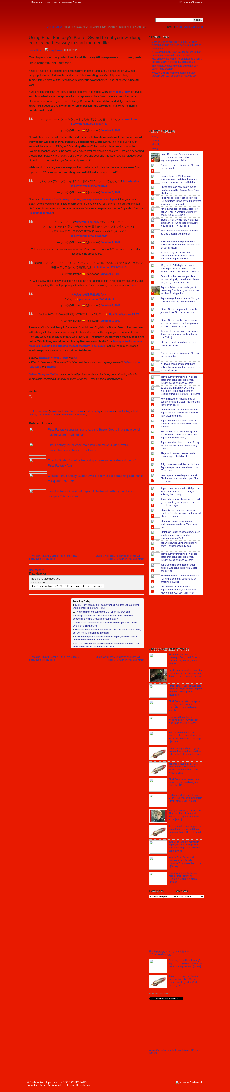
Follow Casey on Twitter (44, 374)
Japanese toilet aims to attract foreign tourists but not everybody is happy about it (180, 445)
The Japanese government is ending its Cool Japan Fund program (179, 232)
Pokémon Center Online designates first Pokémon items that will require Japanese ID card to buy (179, 434)
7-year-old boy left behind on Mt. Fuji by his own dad (102, 611)
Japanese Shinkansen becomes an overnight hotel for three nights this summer (179, 423)
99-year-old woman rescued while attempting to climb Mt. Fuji (178, 455)
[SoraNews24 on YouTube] (173, 2)
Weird (179, 27)
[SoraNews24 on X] (170, 2)
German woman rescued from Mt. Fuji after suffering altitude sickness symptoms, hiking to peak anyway (176, 45)
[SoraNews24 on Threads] (167, 2)
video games (67, 414)
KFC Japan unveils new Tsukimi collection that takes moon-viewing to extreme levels (176, 53)
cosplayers (108, 411)
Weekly (156, 140)
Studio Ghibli (190, 27)
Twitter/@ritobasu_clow (53, 357)
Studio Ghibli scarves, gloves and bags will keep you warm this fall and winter (120, 557)
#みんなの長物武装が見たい (89, 294)
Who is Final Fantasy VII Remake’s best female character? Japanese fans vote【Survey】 (185, 862)
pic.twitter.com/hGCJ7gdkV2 (89, 185)
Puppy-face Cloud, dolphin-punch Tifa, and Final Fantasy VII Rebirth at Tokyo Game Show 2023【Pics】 (186, 815)
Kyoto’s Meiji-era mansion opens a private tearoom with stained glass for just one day (174, 74)
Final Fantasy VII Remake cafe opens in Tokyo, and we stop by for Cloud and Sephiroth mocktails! (185, 690)
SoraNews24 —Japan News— (65, 13)
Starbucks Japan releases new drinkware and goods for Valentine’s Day (179, 524)
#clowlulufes (129, 119)
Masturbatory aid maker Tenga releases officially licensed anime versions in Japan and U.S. (177, 60)
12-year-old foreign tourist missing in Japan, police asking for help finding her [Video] (179, 334)
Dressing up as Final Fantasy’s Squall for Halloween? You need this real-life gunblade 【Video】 (185, 963)
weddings (81, 414)
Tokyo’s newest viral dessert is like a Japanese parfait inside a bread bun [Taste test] (180, 467)
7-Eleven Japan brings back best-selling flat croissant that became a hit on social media (180, 244)
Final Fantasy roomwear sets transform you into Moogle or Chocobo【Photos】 (184, 782)
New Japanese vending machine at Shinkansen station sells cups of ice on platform (179, 478)
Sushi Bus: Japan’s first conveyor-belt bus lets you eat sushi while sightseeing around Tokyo (180, 157)
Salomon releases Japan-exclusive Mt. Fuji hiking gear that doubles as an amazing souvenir (181, 578)
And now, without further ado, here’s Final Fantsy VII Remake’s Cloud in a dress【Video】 (184, 877)
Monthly (156, 144)
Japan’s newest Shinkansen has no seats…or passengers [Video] (179, 544)
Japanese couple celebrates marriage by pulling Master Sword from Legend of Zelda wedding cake (183, 768)
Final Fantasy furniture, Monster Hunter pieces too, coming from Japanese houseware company (185, 673)
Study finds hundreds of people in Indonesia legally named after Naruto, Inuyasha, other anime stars (180, 279)
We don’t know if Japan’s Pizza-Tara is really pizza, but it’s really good (54, 557)
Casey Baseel (36, 50)
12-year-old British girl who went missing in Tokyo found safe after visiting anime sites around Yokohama (180, 268)
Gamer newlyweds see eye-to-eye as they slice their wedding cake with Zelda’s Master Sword (185, 751)
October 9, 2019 (110, 305)
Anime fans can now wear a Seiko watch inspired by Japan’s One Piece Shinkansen (180, 190)
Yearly (155, 148)
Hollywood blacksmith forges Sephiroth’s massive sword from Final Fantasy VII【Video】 (185, 798)
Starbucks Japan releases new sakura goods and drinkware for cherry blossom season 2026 (180, 535)
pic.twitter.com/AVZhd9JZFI (96, 299)
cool (88, 411)
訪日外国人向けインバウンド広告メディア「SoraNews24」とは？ (171, 953)
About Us (154, 1050)
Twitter (51, 366)
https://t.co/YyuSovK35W (123, 314)
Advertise (33, 1085)
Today (155, 136)
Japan (45, 411)
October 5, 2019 (110, 192)
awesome (55, 411)
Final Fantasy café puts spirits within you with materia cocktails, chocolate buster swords (184, 706)
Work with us (58, 1085)
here (133, 285)
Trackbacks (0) (36, 570)
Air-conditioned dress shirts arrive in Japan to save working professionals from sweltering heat (180, 412)
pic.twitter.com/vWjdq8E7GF (89, 235)
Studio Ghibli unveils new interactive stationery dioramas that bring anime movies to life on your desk (106, 645)
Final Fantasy (123, 411)
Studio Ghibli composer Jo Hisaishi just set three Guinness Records (179, 311)
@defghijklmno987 (41, 212)
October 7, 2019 (110, 130)
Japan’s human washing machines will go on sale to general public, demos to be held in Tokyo (180, 502)
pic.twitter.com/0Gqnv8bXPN (89, 123)
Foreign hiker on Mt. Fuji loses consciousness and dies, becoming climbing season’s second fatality (103, 617)
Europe (37, 411)
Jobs (200, 27)
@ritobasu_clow (120, 91)
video (56, 414)
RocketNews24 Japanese (191, 2)
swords (47, 414)
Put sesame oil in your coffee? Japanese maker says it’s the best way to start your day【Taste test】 (179, 589)
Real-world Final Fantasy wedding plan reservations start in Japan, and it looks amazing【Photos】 (185, 737)
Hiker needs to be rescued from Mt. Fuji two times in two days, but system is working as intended (107, 631)
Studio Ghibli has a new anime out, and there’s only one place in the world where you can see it (181, 513)
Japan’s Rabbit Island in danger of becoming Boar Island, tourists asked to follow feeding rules (180, 290)
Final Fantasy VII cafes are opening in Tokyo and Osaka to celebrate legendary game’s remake (185, 659)
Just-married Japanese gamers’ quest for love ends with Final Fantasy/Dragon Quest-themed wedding (185, 831)
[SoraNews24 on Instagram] (163, 2)
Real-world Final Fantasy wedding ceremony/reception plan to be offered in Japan (183, 720)
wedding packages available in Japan (93, 199)
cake (80, 411)
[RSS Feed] (177, 2)
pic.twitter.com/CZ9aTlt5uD (109, 267)
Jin (75, 357)
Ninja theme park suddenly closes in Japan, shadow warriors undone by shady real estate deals (105, 638)
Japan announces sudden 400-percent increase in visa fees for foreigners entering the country (180, 491)
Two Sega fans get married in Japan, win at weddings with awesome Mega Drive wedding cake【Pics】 (184, 846)
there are (56, 199)
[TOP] (42, 27)
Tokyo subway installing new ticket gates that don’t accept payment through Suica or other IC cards (179, 379)
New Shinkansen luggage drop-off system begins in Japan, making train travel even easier (180, 401)
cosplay (96, 411)
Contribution (184, 1050)
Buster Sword (69, 411)
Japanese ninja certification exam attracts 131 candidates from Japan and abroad (179, 567)
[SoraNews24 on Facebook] (160, 2)
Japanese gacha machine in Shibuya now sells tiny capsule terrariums (180, 300)
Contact (172, 1050)
